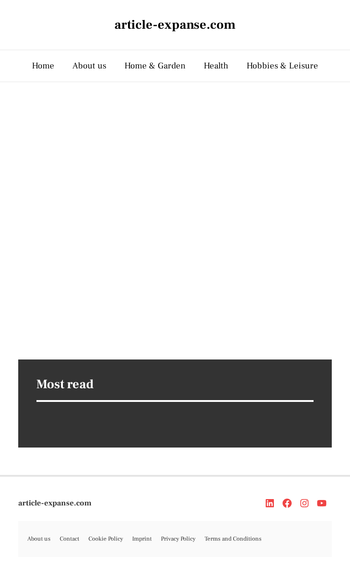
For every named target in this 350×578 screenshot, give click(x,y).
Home (43, 65)
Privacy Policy (178, 538)
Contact (69, 538)
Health (216, 65)
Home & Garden (154, 65)
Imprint (142, 538)
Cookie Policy (105, 538)
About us (89, 65)
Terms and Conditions (233, 538)
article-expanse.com (55, 503)
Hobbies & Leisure (282, 65)
